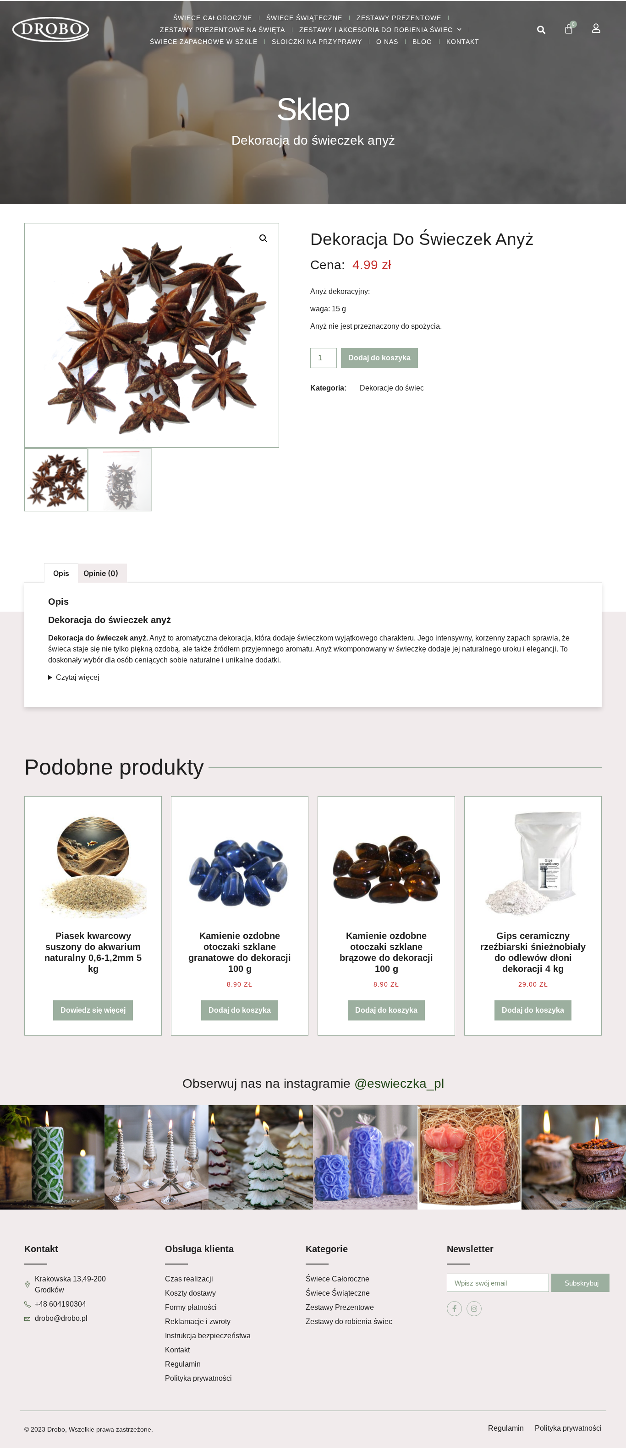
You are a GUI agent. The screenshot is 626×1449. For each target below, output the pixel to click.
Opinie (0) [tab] (100, 573)
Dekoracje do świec (392, 388)
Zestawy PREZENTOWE (399, 18)
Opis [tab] (61, 573)
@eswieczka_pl (399, 1083)
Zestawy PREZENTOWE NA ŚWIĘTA (222, 29)
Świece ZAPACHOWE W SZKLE (204, 41)
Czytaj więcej (77, 677)
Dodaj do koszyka (379, 358)
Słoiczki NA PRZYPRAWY (317, 41)
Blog (422, 41)
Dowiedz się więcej (93, 1010)
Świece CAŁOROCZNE (212, 18)
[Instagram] (474, 1308)
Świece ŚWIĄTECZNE (304, 18)
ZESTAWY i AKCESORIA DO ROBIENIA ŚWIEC (376, 29)
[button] (541, 30)
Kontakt (462, 41)
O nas (387, 41)
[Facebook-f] (454, 1308)
